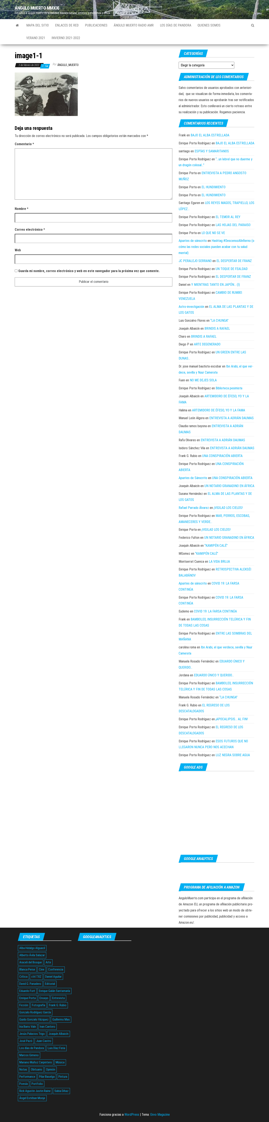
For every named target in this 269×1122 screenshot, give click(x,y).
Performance (27, 1077)
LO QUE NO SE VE (213, 233)
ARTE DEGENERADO (207, 344)
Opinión (50, 1069)
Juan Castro (43, 1041)
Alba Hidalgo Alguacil (32, 948)
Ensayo (44, 998)
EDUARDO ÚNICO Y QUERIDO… (214, 675)
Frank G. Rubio (57, 1005)
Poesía (23, 1084)
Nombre (21, 209)
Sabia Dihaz (61, 1091)
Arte (48, 962)
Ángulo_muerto (68, 65)
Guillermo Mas (61, 1019)
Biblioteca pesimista (229, 388)
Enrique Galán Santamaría (54, 991)
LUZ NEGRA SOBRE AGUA (233, 755)
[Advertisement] (216, 813)
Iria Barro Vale (27, 1026)
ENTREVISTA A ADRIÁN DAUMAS (231, 418)
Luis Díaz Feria (56, 1048)
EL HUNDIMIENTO (213, 187)
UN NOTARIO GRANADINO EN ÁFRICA (229, 486)
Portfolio (37, 1084)
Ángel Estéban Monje (32, 1098)
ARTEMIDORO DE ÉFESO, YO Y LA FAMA (218, 410)
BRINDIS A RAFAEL (217, 329)
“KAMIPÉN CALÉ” (216, 546)
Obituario (36, 1069)
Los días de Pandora (175, 25)
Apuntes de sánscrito (193, 241)
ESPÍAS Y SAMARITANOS (212, 151)
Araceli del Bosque (30, 962)
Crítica (23, 976)
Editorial (50, 984)
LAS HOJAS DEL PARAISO (233, 225)
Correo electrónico (30, 230)
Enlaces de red (67, 25)
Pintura (62, 1077)
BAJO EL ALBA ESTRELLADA (210, 135)
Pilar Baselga (47, 1077)
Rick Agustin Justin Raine (35, 1091)
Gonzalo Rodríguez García (35, 1012)
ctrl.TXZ (36, 976)
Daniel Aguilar (53, 976)
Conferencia (55, 969)
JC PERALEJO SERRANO (195, 261)
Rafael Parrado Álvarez (194, 508)
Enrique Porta (27, 998)
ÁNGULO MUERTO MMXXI (37, 8)
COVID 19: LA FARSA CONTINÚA (215, 611)
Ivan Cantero (47, 1026)
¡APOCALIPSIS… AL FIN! (232, 719)
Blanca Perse (27, 969)
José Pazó (25, 1041)
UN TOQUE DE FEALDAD (232, 269)
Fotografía (38, 1005)
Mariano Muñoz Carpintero (35, 1062)
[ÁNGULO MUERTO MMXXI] (17, 25)
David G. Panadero (30, 984)
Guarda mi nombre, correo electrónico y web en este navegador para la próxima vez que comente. (89, 271)
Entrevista (58, 998)
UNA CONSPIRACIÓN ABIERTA (222, 456)
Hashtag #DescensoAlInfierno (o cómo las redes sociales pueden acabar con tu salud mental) (216, 247)
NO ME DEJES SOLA (203, 380)
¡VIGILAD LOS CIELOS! (228, 508)
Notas (23, 1069)
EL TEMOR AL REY (228, 217)
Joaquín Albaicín (59, 1034)
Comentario (24, 144)
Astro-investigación (191, 307)
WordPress (131, 1115)
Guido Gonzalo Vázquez (34, 1019)
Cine (41, 969)
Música (60, 1062)
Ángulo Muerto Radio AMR (134, 25)
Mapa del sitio (37, 25)
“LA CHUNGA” (219, 321)
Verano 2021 (35, 38)
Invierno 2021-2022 (65, 38)
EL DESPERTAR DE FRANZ (234, 261)
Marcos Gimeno (29, 1055)
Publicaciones (96, 25)
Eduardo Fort (27, 991)
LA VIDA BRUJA (219, 562)
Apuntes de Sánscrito (193, 478)
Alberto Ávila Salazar (32, 955)
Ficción (23, 1005)
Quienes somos (209, 25)
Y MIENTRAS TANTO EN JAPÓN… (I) (215, 285)
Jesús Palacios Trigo (32, 1034)
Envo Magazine (160, 1115)
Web (18, 250)
